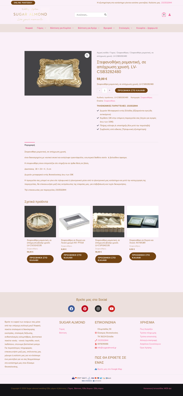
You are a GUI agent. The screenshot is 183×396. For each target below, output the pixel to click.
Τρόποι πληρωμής (148, 333)
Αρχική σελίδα (103, 53)
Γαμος (112, 53)
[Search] (105, 14)
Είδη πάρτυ (98, 388)
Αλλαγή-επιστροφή (148, 340)
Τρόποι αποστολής (148, 336)
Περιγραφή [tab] (30, 145)
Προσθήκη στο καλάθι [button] (38, 259)
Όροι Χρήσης (146, 347)
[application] (44, 28)
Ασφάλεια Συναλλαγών (150, 344)
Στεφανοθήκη (109, 101)
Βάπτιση (63, 333)
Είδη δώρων (87, 388)
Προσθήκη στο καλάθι (131, 90)
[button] (23, 3)
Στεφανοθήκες (123, 53)
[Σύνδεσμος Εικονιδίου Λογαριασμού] (169, 15)
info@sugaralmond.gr (107, 347)
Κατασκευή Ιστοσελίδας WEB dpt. (158, 388)
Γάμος (70, 388)
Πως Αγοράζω (146, 329)
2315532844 (166, 2)
